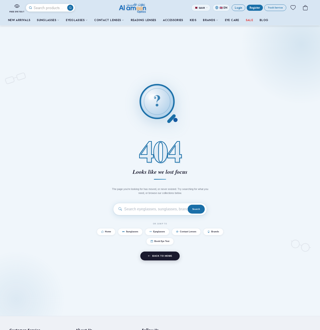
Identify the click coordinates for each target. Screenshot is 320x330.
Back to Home (162, 256)
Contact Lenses (107, 20)
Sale (249, 20)
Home (108, 232)
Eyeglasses (75, 20)
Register (254, 8)
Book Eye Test (161, 241)
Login (238, 8)
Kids (193, 20)
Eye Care (232, 20)
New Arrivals (19, 20)
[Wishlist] (293, 7)
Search (196, 209)
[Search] (70, 8)
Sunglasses (46, 20)
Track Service (275, 7)
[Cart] (305, 7)
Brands (209, 20)
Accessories (173, 20)
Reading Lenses (143, 20)
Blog (264, 20)
